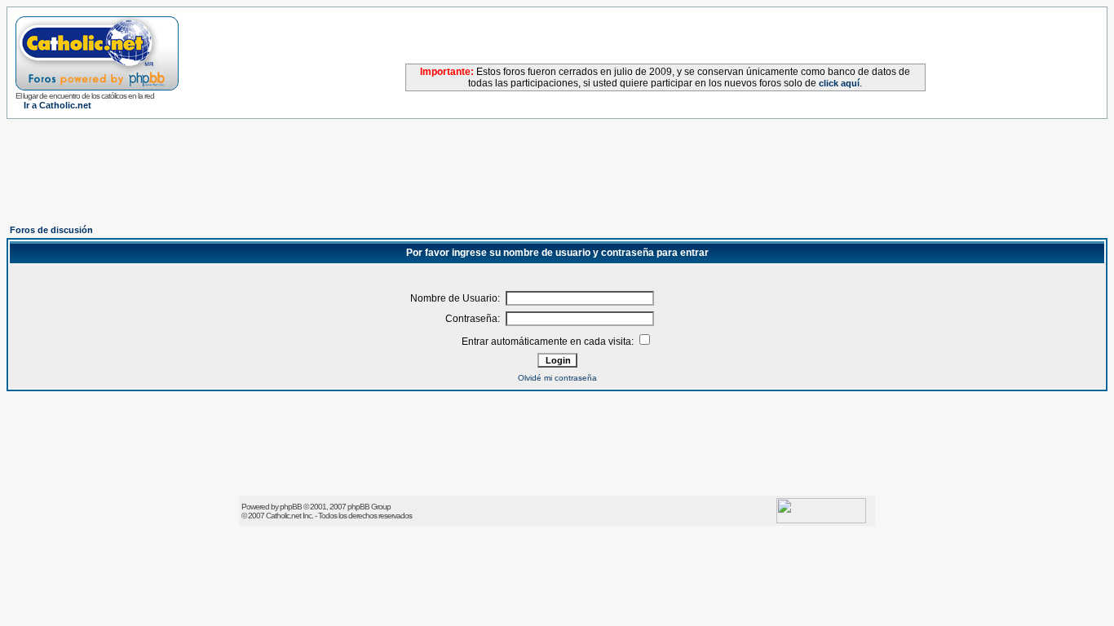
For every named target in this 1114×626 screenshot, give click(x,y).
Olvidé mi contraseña (557, 377)
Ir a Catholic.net (57, 105)
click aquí (839, 83)
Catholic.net (283, 515)
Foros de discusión (51, 230)
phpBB (291, 506)
